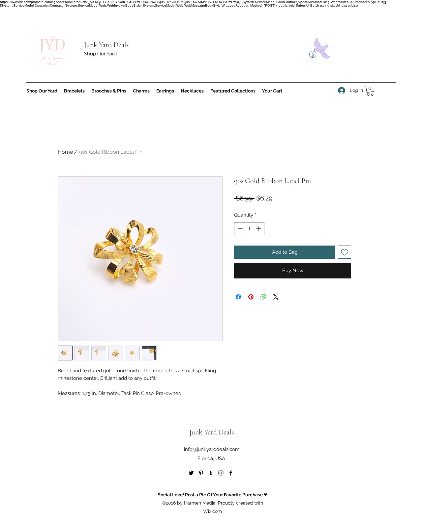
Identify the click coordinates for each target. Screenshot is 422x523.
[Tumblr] (211, 473)
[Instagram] (221, 473)
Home (65, 152)
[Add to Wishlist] (344, 252)
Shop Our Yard (100, 54)
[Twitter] (191, 473)
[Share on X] (276, 297)
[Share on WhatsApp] (263, 297)
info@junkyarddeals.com (212, 449)
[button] (370, 91)
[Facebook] (230, 473)
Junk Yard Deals (106, 44)
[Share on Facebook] (238, 297)
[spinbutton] (249, 228)
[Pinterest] (201, 473)
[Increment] (259, 228)
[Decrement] (239, 228)
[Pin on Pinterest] (251, 297)
